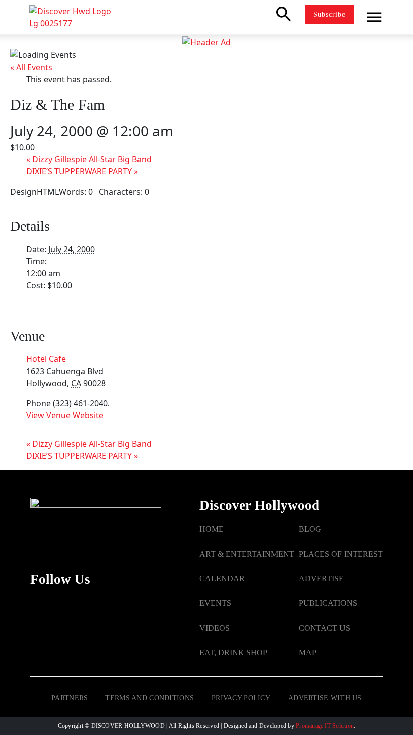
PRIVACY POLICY (241, 698)
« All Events (31, 67)
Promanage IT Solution (325, 725)
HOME (211, 529)
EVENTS (215, 603)
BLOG (310, 529)
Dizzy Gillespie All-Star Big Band (89, 159)
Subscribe (329, 14)
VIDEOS (214, 628)
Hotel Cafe (46, 358)
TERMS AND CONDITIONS (149, 698)
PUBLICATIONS (328, 603)
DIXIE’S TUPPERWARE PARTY (82, 171)
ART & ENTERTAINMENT (246, 553)
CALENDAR (222, 578)
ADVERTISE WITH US (325, 698)
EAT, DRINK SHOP (233, 652)
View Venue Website (64, 415)
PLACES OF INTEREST (341, 553)
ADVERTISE (321, 578)
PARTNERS (69, 698)
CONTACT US (324, 628)
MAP (307, 652)
